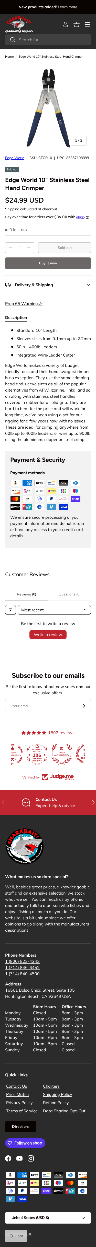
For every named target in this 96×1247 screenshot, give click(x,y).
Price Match (17, 1094)
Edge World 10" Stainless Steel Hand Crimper (51, 56)
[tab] (16, 317)
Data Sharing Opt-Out (64, 1110)
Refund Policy (56, 1102)
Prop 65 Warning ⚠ (23, 303)
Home (9, 56)
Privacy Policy (19, 1102)
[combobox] (48, 39)
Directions (20, 1126)
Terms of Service (22, 1110)
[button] (76, 24)
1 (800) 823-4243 (22, 961)
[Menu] (87, 24)
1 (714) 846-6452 (22, 967)
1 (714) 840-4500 (22, 973)
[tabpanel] (48, 385)
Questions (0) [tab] (69, 594)
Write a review (48, 634)
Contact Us (16, 1086)
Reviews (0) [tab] (26, 594)
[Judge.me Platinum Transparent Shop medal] (48, 754)
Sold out (65, 247)
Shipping (12, 209)
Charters (51, 1086)
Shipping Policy (57, 1094)
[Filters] (10, 610)
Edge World (14, 157)
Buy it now (48, 263)
